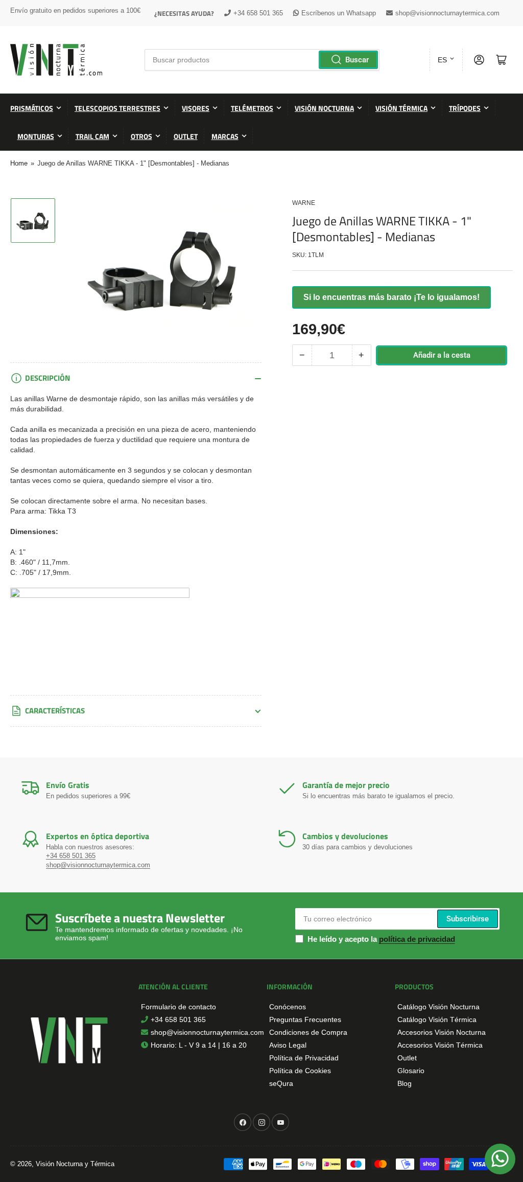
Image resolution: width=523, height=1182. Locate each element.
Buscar (357, 59)
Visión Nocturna (324, 108)
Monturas (35, 136)
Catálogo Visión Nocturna (438, 1007)
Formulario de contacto (178, 1007)
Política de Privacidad (304, 1058)
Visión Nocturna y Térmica (75, 1164)
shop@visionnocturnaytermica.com (447, 13)
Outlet (186, 136)
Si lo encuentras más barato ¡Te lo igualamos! (391, 297)
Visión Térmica (401, 108)
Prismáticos (31, 108)
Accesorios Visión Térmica (440, 1045)
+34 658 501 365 (258, 13)
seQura (281, 1083)
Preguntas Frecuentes (305, 1019)
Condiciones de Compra (308, 1032)
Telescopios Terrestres (117, 108)
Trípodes (465, 108)
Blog (404, 1083)
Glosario (410, 1071)
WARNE (303, 202)
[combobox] (262, 60)
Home (19, 163)
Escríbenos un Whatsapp (338, 13)
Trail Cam (92, 136)
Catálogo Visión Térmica (437, 1019)
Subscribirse (467, 918)
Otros (141, 136)
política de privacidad (417, 939)
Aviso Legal (287, 1045)
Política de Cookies (300, 1071)
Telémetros (252, 108)
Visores (195, 108)
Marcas (225, 136)
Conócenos (287, 1007)
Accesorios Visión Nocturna (441, 1032)
